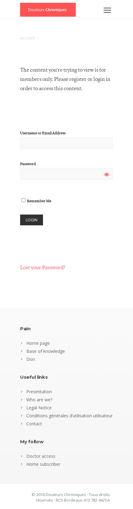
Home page (38, 343)
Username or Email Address (43, 133)
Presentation (39, 391)
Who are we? (39, 400)
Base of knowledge (45, 351)
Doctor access (40, 456)
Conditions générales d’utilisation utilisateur (69, 416)
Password (28, 164)
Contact (34, 424)
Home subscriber (43, 464)
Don (30, 359)
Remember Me (38, 201)
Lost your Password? (42, 267)
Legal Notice (39, 408)
